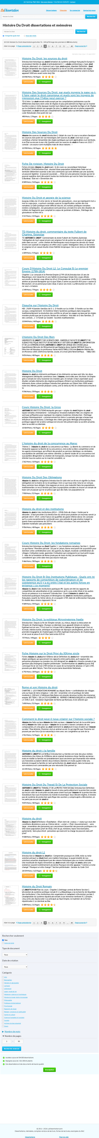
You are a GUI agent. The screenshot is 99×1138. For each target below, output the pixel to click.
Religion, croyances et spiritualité (15, 1012)
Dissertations (51, 10)
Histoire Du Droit (32, 371)
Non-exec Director (47, 2)
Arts (5, 977)
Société (6, 1020)
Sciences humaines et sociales (14, 1018)
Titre (5, 940)
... (67, 46)
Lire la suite (28, 82)
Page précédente (24, 46)
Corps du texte (9, 943)
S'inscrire (63, 10)
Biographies (8, 980)
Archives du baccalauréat (12, 1023)
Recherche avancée (11, 1048)
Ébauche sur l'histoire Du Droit (40, 305)
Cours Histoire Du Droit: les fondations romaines (51, 542)
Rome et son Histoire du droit (39, 687)
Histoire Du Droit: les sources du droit (44, 58)
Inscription (49, 1070)
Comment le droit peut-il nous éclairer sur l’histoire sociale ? (58, 719)
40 (72, 46)
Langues (7, 986)
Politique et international (12, 1003)
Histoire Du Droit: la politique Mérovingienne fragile (53, 619)
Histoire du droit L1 (33, 852)
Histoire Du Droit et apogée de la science (46, 197)
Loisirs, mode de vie (10, 992)
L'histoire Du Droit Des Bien (38, 337)
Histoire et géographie (11, 983)
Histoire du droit (32, 818)
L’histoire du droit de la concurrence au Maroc (49, 443)
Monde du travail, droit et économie (16, 997)
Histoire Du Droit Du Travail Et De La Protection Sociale (54, 784)
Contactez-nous (89, 10)
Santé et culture (9, 1015)
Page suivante (80, 46)
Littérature (7, 989)
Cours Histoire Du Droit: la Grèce (41, 407)
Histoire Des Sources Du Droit (39, 132)
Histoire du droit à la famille (38, 750)
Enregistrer (46, 82)
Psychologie (8, 1006)
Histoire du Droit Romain (37, 886)
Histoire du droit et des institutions (43, 509)
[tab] (49, 1032)
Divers (6, 1026)
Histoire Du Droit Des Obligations (42, 477)
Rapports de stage (10, 1009)
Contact (72, 2)
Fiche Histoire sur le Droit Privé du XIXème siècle (50, 653)
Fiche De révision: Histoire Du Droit (43, 163)
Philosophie (8, 1000)
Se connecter (75, 10)
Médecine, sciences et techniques (15, 994)
